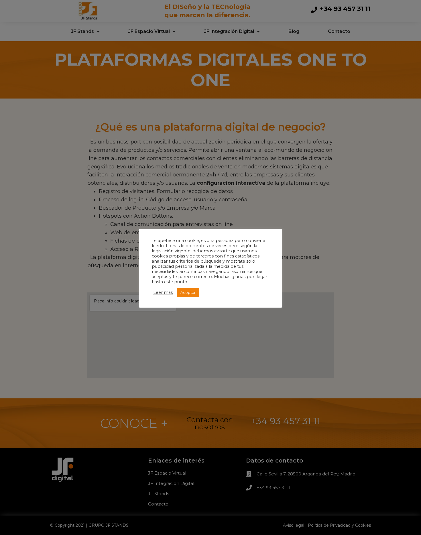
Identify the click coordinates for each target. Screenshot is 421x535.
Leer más (163, 292)
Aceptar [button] (188, 292)
